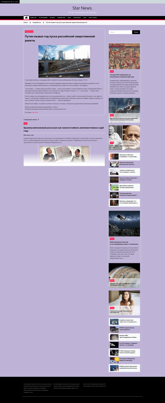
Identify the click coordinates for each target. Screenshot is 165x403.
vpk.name (35, 112)
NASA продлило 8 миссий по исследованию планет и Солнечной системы (124, 243)
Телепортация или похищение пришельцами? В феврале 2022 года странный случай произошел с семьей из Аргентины (128, 194)
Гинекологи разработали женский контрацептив (121, 311)
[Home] (26, 17)
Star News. (82, 8)
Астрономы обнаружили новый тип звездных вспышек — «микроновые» (127, 359)
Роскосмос (77, 17)
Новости (33, 17)
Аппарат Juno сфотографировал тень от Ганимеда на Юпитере (123, 284)
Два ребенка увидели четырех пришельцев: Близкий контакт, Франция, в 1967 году (128, 186)
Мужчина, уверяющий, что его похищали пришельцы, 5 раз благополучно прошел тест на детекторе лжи (128, 202)
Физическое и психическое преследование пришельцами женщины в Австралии (124, 119)
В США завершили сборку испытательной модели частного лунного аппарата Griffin (128, 352)
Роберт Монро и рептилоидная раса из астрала (122, 146)
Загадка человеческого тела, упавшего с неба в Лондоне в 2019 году (127, 171)
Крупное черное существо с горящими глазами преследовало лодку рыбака (128, 179)
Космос (52, 17)
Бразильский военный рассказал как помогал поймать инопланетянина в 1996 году (128, 163)
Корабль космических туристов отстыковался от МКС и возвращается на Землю (127, 321)
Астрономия (43, 17)
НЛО (85, 17)
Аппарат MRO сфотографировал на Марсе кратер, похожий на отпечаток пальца (128, 336)
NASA (69, 17)
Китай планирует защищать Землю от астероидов (128, 344)
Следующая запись (30, 119)
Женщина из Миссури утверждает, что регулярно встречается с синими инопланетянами (128, 156)
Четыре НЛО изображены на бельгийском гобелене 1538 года (122, 76)
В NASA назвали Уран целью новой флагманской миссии (128, 367)
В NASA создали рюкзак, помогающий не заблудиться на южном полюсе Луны (126, 329)
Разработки (61, 17)
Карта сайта (93, 17)
